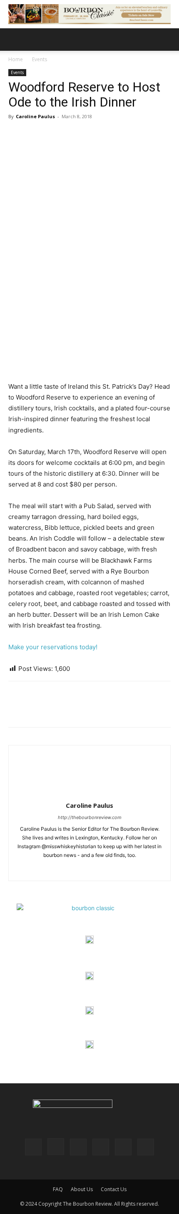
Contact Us (114, 1189)
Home (15, 59)
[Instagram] (90, 869)
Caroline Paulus (35, 116)
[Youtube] (145, 1147)
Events (39, 59)
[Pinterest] (55, 710)
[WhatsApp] (74, 710)
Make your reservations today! (52, 647)
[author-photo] (89, 793)
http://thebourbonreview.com (90, 817)
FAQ (58, 1189)
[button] (14, 39)
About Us (82, 1189)
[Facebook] (16, 710)
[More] (93, 710)
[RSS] (100, 1147)
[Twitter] (35, 710)
